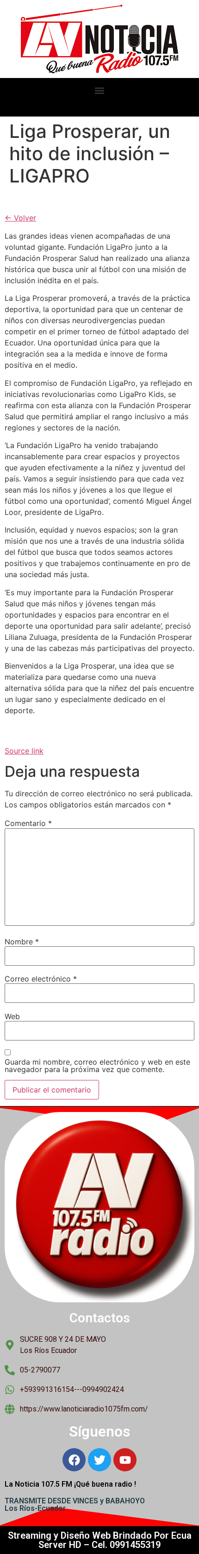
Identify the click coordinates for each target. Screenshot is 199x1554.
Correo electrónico (41, 978)
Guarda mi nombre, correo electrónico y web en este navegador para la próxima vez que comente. (97, 1065)
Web (12, 1016)
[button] (99, 90)
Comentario (28, 823)
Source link (24, 750)
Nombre (22, 941)
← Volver (20, 217)
